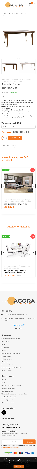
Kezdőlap (4, 14)
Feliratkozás (29, 442)
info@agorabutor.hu (10, 427)
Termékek (12, 14)
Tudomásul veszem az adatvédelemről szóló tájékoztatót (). (18, 446)
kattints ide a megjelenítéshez (10, 447)
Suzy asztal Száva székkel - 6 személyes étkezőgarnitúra (15, 271)
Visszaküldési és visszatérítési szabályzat (14, 394)
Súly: (3, 96)
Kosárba (14, 138)
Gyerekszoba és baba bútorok (10, 338)
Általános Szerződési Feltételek (11, 385)
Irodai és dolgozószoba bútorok (11, 368)
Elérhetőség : (5, 92)
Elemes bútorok (21, 14)
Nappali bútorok (6, 356)
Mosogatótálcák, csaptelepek (10, 353)
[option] (18, 37)
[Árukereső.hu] (18, 325)
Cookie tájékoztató (7, 400)
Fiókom (3, 379)
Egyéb (3, 344)
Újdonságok (5, 347)
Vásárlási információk (8, 388)
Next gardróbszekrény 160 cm (15, 204)
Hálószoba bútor (6, 359)
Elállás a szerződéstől (8, 403)
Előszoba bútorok (6, 370)
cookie (18, 463)
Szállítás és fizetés (7, 391)
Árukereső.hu (18, 328)
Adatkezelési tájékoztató (9, 397)
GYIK (3, 382)
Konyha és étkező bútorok (9, 365)
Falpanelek (4, 350)
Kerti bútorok (5, 341)
